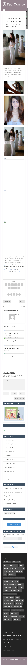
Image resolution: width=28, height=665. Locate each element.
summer (6, 613)
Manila (6, 590)
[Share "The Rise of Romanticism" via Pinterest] (18, 284)
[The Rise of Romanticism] (14, 47)
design (6, 568)
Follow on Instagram (15, 524)
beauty (6, 565)
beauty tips (13, 565)
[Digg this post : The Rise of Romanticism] (12, 269)
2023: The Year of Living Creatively (13, 492)
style (13, 610)
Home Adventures (9, 467)
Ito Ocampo (7, 587)
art (13, 562)
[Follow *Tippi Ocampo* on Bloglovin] (11, 547)
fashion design (8, 571)
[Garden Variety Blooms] (14, 345)
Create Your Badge (13, 428)
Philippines (19, 603)
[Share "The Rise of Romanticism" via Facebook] (6, 284)
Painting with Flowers (10, 503)
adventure (7, 562)
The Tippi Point (8, 471)
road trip (6, 610)
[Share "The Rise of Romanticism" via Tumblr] (15, 284)
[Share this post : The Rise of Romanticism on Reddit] (6, 272)
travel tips (13, 616)
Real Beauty (18, 606)
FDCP (5, 574)
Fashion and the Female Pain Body (13, 488)
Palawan (6, 600)
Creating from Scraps (10, 499)
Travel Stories (8, 475)
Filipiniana (12, 574)
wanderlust (7, 619)
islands (20, 584)
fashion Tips (18, 571)
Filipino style (19, 578)
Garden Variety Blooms (11, 348)
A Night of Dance (8, 496)
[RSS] (27, 21)
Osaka (17, 597)
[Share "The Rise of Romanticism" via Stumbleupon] (12, 287)
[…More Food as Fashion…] (14, 330)
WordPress (14, 661)
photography (8, 606)
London (21, 587)
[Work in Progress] (14, 353)
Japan (14, 587)
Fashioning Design (9, 26)
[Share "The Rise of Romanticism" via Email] (15, 287)
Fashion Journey (8, 440)
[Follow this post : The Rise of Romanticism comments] (20, 272)
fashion (21, 568)
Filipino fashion (8, 578)
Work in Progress (9, 356)
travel (6, 616)
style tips (20, 610)
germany (6, 581)
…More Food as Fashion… (12, 333)
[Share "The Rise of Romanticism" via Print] (18, 287)
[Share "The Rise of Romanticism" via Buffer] (9, 287)
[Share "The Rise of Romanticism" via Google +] (12, 284)
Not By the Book (10, 448)
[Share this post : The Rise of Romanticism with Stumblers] (11, 272)
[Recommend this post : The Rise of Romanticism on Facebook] (17, 269)
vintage (21, 616)
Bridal (8, 455)
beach (19, 562)
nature (6, 594)
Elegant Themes (14, 659)
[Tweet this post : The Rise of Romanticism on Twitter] (16, 272)
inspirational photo (10, 584)
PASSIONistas (10, 463)
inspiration (14, 581)
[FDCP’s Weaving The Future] (14, 338)
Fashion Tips (9, 459)
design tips (13, 568)
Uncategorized (8, 479)
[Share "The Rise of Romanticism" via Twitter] (9, 284)
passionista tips (8, 603)
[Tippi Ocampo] (4, 430)
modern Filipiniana (15, 590)
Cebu (21, 565)
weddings (17, 619)
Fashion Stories (8, 451)
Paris (12, 600)
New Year (13, 594)
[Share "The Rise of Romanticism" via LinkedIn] (21, 284)
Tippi (13, 24)
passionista (19, 600)
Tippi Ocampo (6, 428)
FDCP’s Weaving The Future (12, 341)
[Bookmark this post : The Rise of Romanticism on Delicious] (7, 269)
